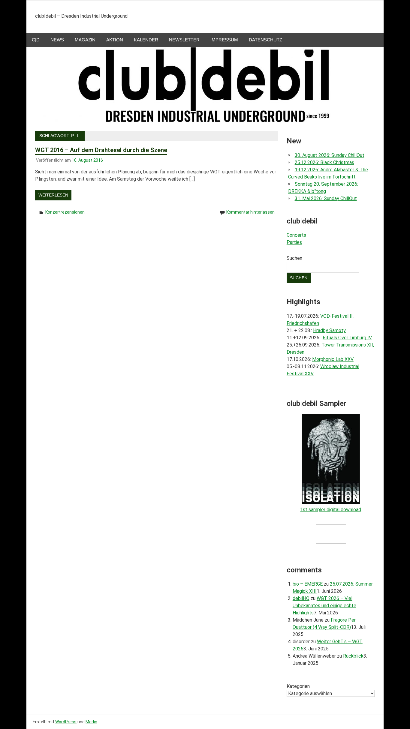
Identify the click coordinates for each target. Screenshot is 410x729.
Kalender (146, 39)
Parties (294, 242)
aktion (114, 39)
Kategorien (298, 686)
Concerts (296, 235)
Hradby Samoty (329, 330)
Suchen (294, 258)
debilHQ (301, 598)
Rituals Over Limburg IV (347, 337)
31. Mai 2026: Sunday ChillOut (326, 198)
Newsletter (184, 39)
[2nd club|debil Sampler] (331, 502)
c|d (36, 39)
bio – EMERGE (308, 584)
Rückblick (353, 656)
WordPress (66, 721)
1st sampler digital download (330, 509)
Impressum (224, 39)
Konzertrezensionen (65, 212)
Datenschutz (265, 39)
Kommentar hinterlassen (250, 212)
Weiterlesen (53, 195)
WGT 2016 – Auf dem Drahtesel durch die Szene (101, 150)
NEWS (57, 39)
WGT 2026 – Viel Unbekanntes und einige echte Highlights (324, 606)
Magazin (85, 39)
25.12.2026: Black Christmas (324, 162)
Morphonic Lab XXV (333, 359)
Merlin (91, 721)
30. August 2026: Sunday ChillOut (329, 155)
